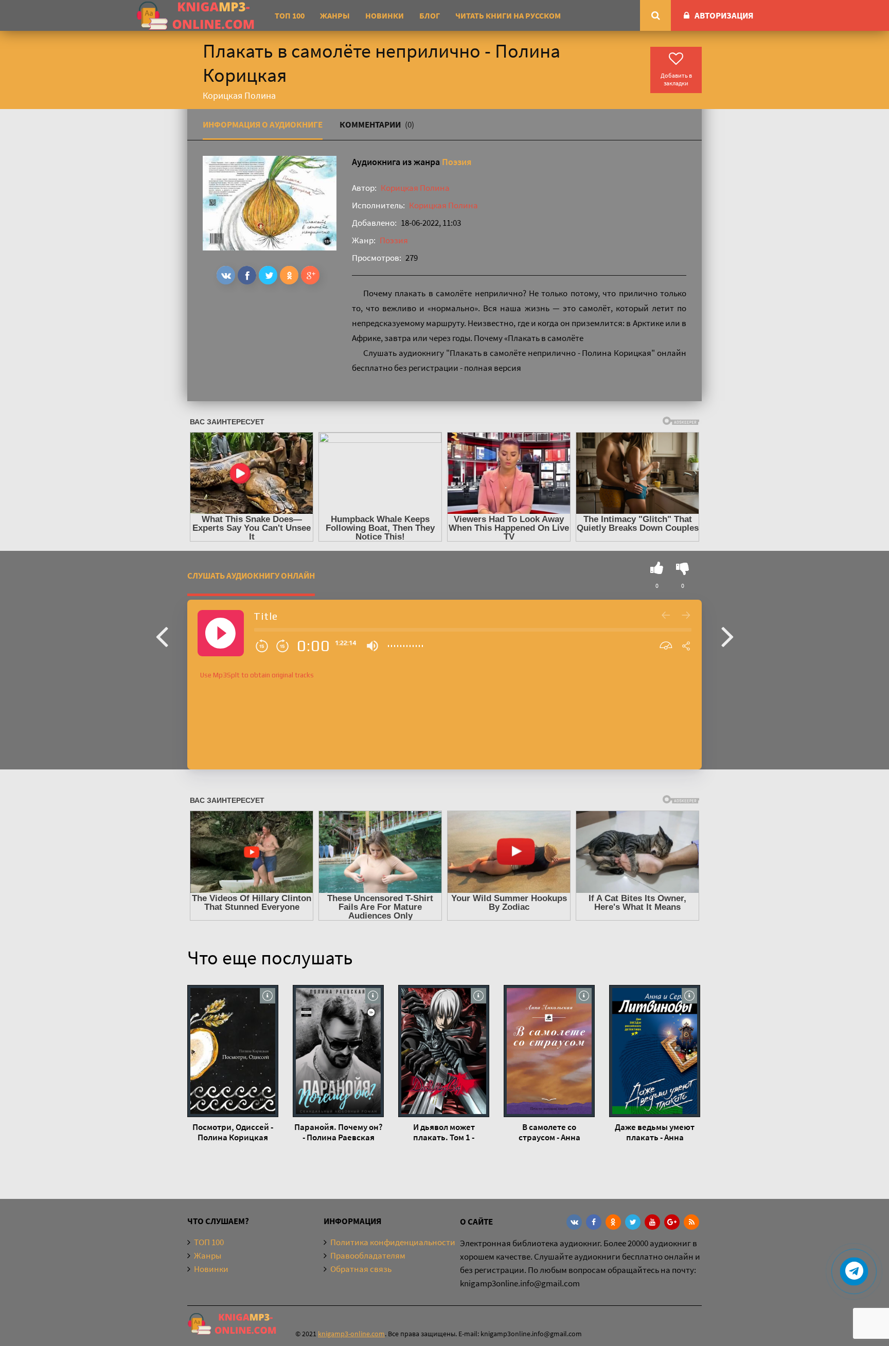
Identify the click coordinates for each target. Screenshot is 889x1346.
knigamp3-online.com (351, 1333)
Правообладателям (367, 1255)
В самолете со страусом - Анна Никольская (549, 1132)
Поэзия (457, 162)
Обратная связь (361, 1269)
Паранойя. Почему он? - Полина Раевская (338, 1132)
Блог (429, 15)
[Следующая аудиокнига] (727, 635)
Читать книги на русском (508, 15)
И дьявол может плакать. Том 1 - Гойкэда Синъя (444, 1132)
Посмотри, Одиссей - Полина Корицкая (232, 1132)
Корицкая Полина (415, 187)
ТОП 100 (290, 15)
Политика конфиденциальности (392, 1242)
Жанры (335, 15)
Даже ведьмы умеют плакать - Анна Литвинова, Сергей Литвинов (655, 1132)
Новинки (384, 15)
